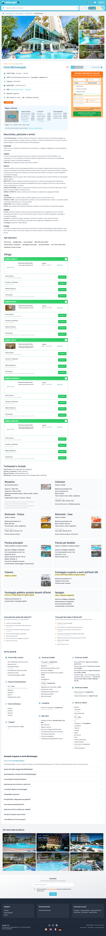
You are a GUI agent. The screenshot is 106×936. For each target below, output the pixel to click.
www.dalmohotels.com (16, 89)
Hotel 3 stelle (85, 912)
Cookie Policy (91, 927)
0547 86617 (16, 81)
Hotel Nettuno (43, 857)
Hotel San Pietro (77, 838)
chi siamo (6, 910)
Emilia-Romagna (9, 13)
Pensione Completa (84, 910)
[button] (89, 2)
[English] (50, 929)
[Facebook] (49, 925)
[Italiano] (46, 929)
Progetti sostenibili (8, 912)
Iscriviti (53, 894)
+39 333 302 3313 (20, 85)
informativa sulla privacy (84, 108)
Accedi (100, 2)
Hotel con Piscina (93, 912)
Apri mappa (92, 8)
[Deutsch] (60, 929)
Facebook (28, 89)
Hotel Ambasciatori (10, 857)
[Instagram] (53, 925)
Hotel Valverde (28, 13)
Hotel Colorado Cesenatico (81, 857)
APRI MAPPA (11, 116)
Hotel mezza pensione (96, 910)
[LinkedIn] (56, 925)
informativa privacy (51, 889)
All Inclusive (76, 910)
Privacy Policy (83, 927)
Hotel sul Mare (77, 912)
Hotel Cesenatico (19, 13)
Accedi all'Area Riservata (44, 910)
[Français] (55, 929)
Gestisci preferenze (99, 927)
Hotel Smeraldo (9, 838)
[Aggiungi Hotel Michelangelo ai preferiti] (67, 67)
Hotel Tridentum (43, 838)
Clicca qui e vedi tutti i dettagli (35, 128)
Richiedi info (62, 277)
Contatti (6, 915)
